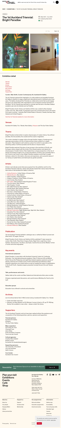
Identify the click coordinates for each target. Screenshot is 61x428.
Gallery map (49, 402)
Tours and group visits (51, 407)
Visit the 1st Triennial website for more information (19, 117)
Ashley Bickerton (12, 173)
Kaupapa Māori (6, 407)
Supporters (8, 92)
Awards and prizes (36, 407)
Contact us (49, 416)
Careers (48, 411)
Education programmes (38, 404)
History (4, 409)
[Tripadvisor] (56, 375)
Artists (7, 85)
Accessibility (49, 404)
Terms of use (13, 423)
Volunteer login (50, 409)
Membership (20, 407)
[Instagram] (50, 375)
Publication (8, 87)
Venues (7, 82)
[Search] (53, 2)
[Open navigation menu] (57, 2)
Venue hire (48, 413)
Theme (7, 83)
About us (4, 402)
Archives (7, 90)
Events (6, 380)
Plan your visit (9, 375)
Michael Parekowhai (13, 210)
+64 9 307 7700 (36, 393)
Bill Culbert (10, 182)
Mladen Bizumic (11, 175)
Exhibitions (8, 377)
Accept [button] (39, 423)
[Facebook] (47, 375)
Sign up (51, 367)
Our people (5, 404)
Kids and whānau (36, 402)
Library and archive (7, 411)
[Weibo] (59, 375)
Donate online (20, 404)
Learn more (53, 420)
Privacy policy (5, 423)
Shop (5, 385)
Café (4, 383)
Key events (8, 88)
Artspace (35, 126)
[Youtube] (53, 375)
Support (19, 402)
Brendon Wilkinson (12, 225)
